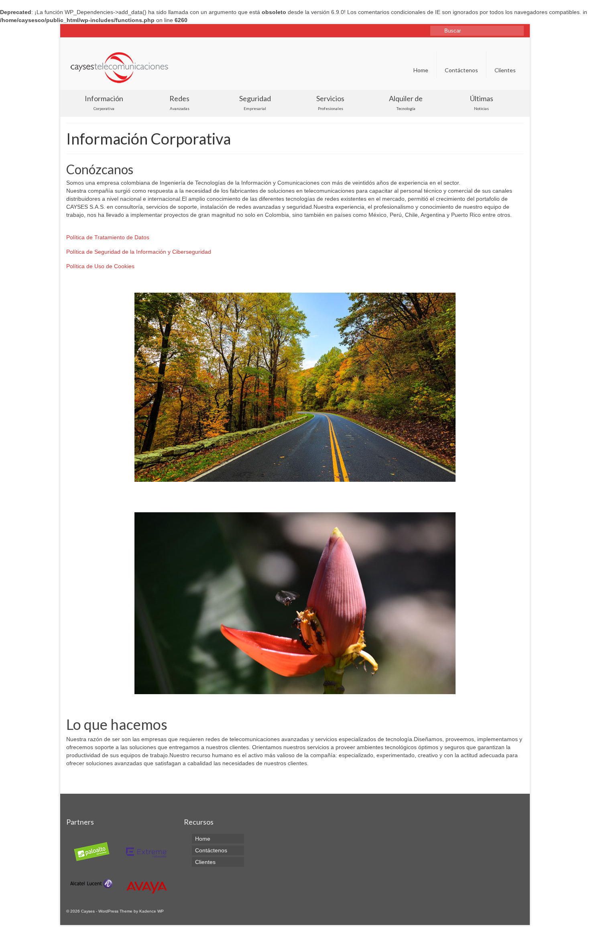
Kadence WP (151, 911)
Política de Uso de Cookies (100, 266)
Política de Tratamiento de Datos (107, 237)
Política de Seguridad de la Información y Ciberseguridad (138, 252)
